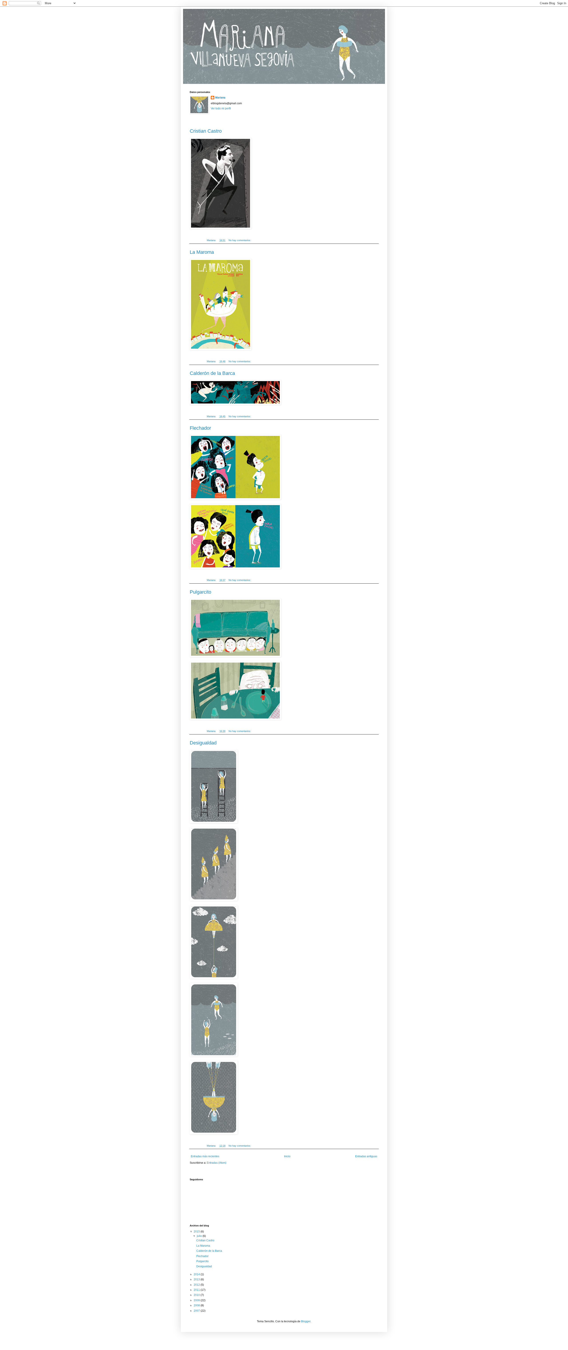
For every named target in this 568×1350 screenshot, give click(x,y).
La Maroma (202, 252)
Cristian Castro (206, 131)
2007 (197, 1310)
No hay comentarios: (240, 240)
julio (200, 1236)
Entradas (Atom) (216, 1162)
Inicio (287, 1156)
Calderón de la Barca (212, 373)
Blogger (305, 1321)
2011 (197, 1289)
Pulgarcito (200, 592)
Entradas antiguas (366, 1156)
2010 (197, 1295)
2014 (197, 1274)
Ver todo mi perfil (221, 108)
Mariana (220, 97)
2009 (197, 1300)
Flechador (200, 428)
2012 (197, 1284)
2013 (197, 1279)
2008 (197, 1305)
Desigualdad (203, 743)
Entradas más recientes (205, 1156)
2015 (197, 1231)
